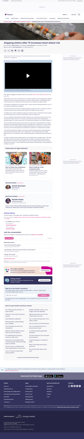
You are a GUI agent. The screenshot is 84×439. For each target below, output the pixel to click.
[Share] (8, 50)
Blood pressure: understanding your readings (14, 322)
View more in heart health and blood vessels (28, 357)
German (20, 217)
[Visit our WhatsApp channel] (69, 386)
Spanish (25, 217)
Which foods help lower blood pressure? (38, 345)
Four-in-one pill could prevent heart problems (14, 352)
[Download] (5, 50)
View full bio (20, 183)
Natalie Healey (15, 45)
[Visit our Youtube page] (75, 386)
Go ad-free (79, 0)
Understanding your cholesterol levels (38, 341)
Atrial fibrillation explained (13, 319)
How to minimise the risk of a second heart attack (37, 327)
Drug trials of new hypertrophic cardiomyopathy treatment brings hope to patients (15, 341)
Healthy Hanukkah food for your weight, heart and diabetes (38, 310)
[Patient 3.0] (9, 14)
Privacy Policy (22, 298)
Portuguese (37, 217)
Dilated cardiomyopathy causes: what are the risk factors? (15, 331)
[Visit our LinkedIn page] (77, 386)
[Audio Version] (18, 50)
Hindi (41, 217)
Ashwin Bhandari (31, 45)
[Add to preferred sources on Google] (22, 50)
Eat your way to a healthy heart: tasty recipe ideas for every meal (15, 347)
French (28, 217)
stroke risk (44, 94)
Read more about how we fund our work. (68, 407)
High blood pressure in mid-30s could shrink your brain (38, 315)
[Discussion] (15, 50)
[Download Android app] (58, 376)
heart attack (36, 94)
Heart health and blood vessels (21, 21)
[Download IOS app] (48, 376)
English (16, 217)
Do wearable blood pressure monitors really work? (13, 336)
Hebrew (45, 217)
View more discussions (9, 258)
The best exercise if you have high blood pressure (39, 336)
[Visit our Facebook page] (72, 386)
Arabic (49, 217)
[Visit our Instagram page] (80, 386)
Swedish (8, 218)
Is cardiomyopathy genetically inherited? (38, 331)
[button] (28, 270)
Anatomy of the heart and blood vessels (14, 315)
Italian (32, 217)
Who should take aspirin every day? (38, 350)
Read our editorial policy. (12, 370)
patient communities (37, 234)
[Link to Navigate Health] (25, 416)
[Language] (12, 50)
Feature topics (8, 21)
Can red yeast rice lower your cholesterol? (14, 327)
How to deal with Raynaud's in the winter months (39, 319)
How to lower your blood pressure (39, 323)
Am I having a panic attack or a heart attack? (14, 310)
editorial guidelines (17, 47)
